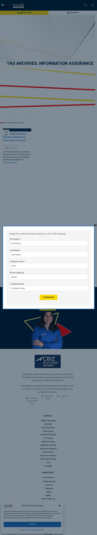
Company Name (17, 284)
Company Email (17, 261)
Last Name (15, 250)
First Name (15, 239)
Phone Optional (17, 272)
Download (48, 297)
